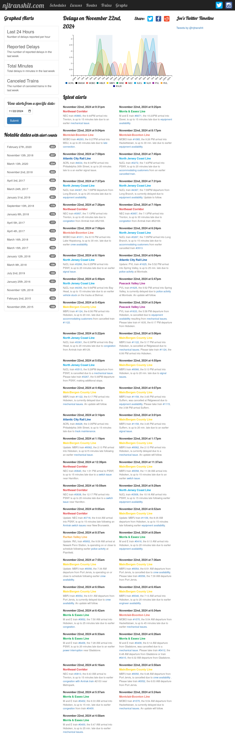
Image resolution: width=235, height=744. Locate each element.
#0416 (138, 541)
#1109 (144, 517)
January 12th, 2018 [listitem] (31, 256)
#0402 (81, 701)
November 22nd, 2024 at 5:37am (84, 692)
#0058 (135, 471)
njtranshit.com (23, 5)
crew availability (79, 244)
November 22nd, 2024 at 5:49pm (84, 279)
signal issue (69, 271)
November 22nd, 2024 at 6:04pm (140, 255)
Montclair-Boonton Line (78, 135)
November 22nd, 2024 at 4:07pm (140, 388)
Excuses (76, 5)
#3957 (77, 213)
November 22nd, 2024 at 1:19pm (84, 438)
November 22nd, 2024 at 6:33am (84, 634)
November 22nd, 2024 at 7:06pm (84, 228)
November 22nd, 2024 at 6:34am (140, 610)
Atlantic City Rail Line (77, 158)
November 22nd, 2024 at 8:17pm (140, 130)
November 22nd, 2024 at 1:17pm (140, 438)
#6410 (122, 657)
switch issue (105, 474)
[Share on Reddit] (166, 18)
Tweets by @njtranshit (189, 28)
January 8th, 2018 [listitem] (31, 214)
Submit (14, 121)
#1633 (133, 311)
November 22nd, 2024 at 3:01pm (140, 415)
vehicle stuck (70, 295)
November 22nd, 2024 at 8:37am (84, 532)
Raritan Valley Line (75, 537)
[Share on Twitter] (150, 18)
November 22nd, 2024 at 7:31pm (140, 181)
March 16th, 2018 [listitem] (31, 239)
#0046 (135, 595)
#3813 (77, 673)
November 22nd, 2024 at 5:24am (140, 692)
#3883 (77, 115)
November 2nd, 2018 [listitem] (31, 172)
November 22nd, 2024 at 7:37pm (84, 181)
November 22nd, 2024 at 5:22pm (84, 333)
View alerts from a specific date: (31, 103)
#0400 (90, 708)
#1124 (79, 311)
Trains (106, 5)
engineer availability (130, 603)
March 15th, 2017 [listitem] (31, 248)
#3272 (134, 162)
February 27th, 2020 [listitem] (31, 147)
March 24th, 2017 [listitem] (31, 189)
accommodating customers (134, 170)
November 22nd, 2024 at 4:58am (84, 716)
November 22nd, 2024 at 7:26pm (84, 205)
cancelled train (127, 173)
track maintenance (85, 431)
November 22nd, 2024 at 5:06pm (140, 333)
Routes (91, 5)
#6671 (138, 115)
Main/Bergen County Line (79, 307)
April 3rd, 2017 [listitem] (31, 180)
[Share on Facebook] (158, 18)
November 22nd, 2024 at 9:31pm (84, 107)
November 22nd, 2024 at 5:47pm (140, 279)
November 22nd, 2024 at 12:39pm (84, 462)
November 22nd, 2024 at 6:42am (84, 610)
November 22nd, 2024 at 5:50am (140, 665)
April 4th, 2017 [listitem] (31, 231)
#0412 (161, 650)
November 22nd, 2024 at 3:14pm (84, 415)
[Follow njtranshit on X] (219, 5)
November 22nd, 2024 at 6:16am (84, 665)
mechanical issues (157, 318)
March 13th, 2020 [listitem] (31, 164)
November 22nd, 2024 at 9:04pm (84, 130)
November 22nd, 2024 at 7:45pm (140, 154)
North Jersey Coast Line (135, 158)
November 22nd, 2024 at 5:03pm (84, 360)
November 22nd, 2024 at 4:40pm (84, 388)
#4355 (78, 287)
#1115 (166, 404)
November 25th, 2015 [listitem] (31, 307)
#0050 (135, 673)
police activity (126, 271)
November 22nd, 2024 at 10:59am (84, 485)
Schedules (58, 5)
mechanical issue (80, 123)
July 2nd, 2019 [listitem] (31, 273)
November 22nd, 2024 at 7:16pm (140, 205)
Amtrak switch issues (74, 525)
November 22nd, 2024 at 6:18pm (84, 255)
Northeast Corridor (75, 111)
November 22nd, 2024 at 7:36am (140, 560)
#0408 (138, 643)
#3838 (77, 494)
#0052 (141, 681)
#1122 (66, 322)
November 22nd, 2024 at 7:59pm (84, 154)
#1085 (136, 139)
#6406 (81, 643)
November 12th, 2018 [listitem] (31, 290)
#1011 (80, 237)
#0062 (88, 447)
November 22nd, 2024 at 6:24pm (140, 228)
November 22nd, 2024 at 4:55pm (140, 360)
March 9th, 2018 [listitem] (31, 265)
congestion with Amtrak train (78, 681)
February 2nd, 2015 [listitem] (31, 298)
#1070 (136, 619)
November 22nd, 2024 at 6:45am (140, 587)
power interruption (73, 650)
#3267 (134, 237)
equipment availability (130, 146)
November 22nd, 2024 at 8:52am (140, 509)
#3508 (134, 494)
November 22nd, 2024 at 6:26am (140, 634)
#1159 (135, 396)
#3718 (87, 517)
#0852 (81, 619)
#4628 (79, 423)
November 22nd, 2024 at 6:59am (84, 587)
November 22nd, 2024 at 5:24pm (140, 302)
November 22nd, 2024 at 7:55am (84, 560)
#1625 (143, 264)
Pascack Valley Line (132, 283)
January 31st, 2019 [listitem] (31, 197)
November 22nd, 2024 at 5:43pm (84, 302)
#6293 (80, 139)
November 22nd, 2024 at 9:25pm (140, 107)
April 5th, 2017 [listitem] (31, 223)
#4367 (78, 190)
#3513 (139, 248)
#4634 (79, 162)
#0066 (135, 369)
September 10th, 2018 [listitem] (31, 206)
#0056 (88, 568)
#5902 (86, 541)
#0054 (135, 568)
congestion (69, 221)
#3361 (78, 342)
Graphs (121, 5)
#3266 (78, 264)
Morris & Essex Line (132, 111)
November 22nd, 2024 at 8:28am (140, 532)
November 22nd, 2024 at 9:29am (140, 485)
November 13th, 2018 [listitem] (31, 155)
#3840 (77, 471)
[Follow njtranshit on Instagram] (228, 5)
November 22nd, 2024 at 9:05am (84, 509)
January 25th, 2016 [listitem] (31, 282)
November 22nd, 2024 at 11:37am (140, 462)
